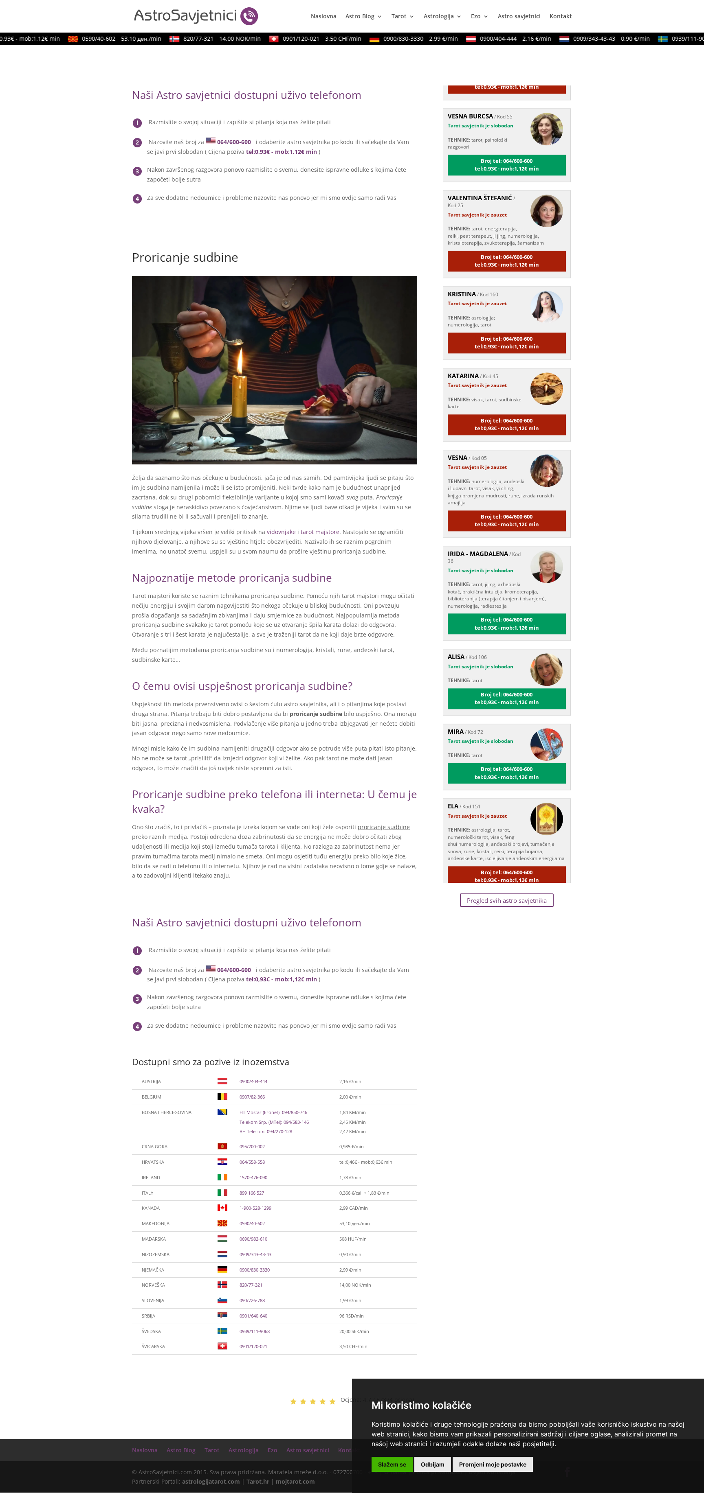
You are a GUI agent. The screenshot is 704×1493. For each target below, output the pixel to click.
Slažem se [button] (392, 1464)
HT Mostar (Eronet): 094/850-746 (273, 1112)
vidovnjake (281, 532)
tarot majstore (320, 532)
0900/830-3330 (405, 38)
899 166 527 (252, 1193)
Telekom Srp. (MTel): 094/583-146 (274, 1122)
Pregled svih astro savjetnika (507, 900)
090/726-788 (252, 1300)
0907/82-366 (252, 1097)
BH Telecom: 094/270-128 (266, 1131)
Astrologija (439, 16)
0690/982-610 (253, 1239)
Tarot (399, 16)
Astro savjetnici (519, 16)
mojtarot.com (295, 1481)
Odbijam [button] (432, 1464)
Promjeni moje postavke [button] (492, 1464)
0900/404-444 (500, 38)
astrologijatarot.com (211, 1481)
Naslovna (324, 16)
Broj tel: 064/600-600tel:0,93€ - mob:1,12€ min (507, 146)
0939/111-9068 (255, 1331)
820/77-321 (207, 38)
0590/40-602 (106, 38)
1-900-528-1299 (255, 1208)
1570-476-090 (253, 1177)
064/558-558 (252, 1162)
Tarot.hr (257, 1481)
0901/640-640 (253, 1316)
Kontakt (561, 16)
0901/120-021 (307, 38)
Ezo (476, 16)
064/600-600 (234, 142)
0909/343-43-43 (596, 38)
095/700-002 (252, 1146)
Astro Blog (359, 16)
